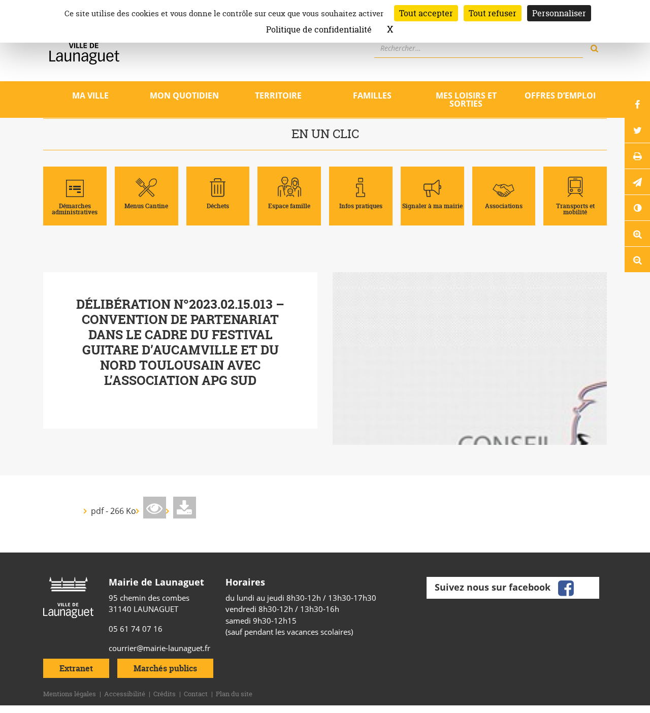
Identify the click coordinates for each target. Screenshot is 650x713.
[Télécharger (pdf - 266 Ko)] (184, 507)
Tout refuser (492, 13)
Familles (372, 95)
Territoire (278, 95)
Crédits (164, 693)
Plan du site (234, 693)
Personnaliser (559, 13)
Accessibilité (124, 693)
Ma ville (90, 95)
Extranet (76, 668)
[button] (637, 182)
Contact (196, 693)
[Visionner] (154, 507)
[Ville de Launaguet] (68, 597)
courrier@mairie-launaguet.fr (159, 648)
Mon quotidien (184, 95)
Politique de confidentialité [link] (319, 29)
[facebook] (565, 586)
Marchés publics (165, 668)
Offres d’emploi (560, 95)
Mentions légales (69, 693)
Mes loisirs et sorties (466, 99)
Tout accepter (426, 13)
